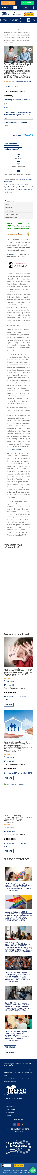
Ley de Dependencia (14, 449)
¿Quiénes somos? (11, 1106)
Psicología (19, 189)
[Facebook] (2, 7)
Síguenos (18, 1119)
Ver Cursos (10, 1047)
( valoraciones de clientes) (22, 81)
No (7, 107)
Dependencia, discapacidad (12, 187)
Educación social (27, 187)
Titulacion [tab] (8, 208)
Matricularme (11, 143)
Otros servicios (10, 1112)
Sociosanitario (27, 189)
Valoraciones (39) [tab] (11, 218)
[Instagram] (7, 7)
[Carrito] (26, 8)
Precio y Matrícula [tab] (11, 214)
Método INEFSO (10, 1109)
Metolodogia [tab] (9, 211)
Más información (12, 149)
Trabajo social (8, 192)
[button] (15, 7)
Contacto (8, 1115)
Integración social (9, 189)
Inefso (7, 1103)
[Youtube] (5, 7)
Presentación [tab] (9, 201)
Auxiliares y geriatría (21, 184)
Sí (6, 104)
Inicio (5, 30)
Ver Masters (10, 1052)
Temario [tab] (8, 204)
